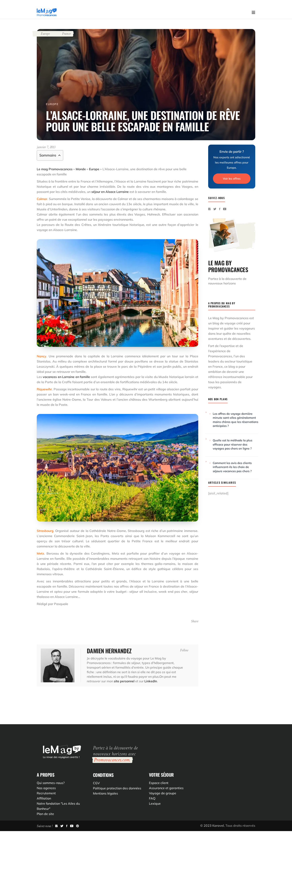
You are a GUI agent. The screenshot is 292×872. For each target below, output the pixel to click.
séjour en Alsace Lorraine (110, 192)
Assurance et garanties (166, 788)
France (66, 33)
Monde (81, 169)
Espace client (158, 783)
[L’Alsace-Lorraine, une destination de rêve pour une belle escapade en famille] (57, 665)
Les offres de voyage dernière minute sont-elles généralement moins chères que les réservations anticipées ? (235, 420)
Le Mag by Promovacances (228, 318)
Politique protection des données (117, 788)
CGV (96, 783)
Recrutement (46, 793)
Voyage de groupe (162, 793)
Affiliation (44, 798)
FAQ (152, 798)
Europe (45, 33)
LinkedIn (150, 681)
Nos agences (46, 788)
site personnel (124, 681)
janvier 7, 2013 (46, 147)
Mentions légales (105, 793)
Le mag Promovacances (55, 169)
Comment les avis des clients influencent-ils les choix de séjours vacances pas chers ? (232, 467)
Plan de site (45, 814)
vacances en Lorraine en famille (66, 377)
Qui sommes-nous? (51, 783)
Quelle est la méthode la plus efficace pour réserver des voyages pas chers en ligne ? (232, 444)
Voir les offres (232, 178)
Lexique (155, 803)
